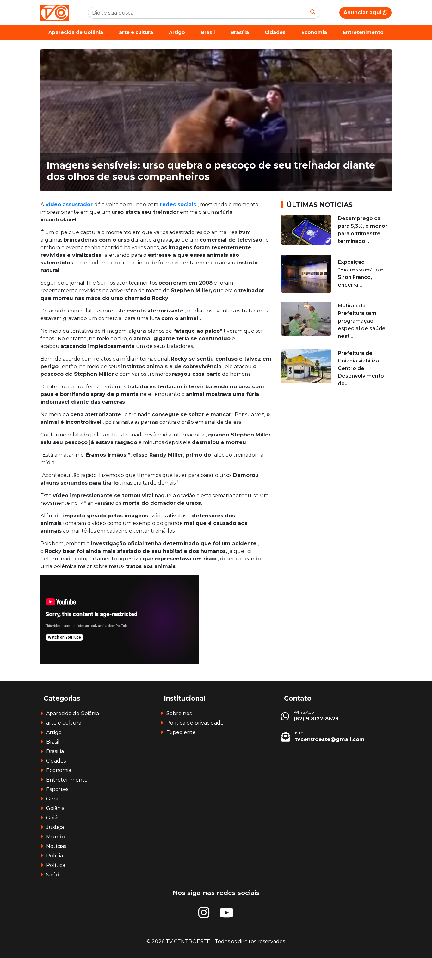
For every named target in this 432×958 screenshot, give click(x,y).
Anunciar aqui (363, 12)
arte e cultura (136, 32)
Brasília (240, 32)
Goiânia (55, 808)
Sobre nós (179, 713)
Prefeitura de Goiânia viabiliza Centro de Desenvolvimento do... (361, 368)
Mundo (55, 837)
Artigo (177, 32)
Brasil (208, 32)
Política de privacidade (195, 723)
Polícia (54, 856)
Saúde (54, 875)
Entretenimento (363, 32)
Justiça (55, 827)
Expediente (181, 732)
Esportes (57, 789)
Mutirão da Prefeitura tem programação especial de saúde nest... (362, 321)
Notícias (56, 846)
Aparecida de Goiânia (75, 32)
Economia (314, 32)
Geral (53, 799)
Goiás (52, 818)
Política (55, 865)
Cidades (275, 32)
